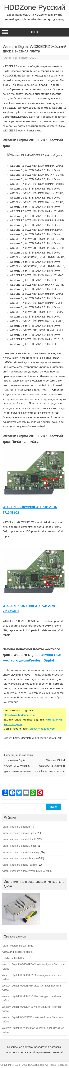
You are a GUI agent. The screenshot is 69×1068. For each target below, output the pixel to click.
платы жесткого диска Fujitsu (19, 833)
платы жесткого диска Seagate (20, 858)
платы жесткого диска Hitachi (19, 839)
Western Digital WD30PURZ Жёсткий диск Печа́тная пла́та (50, 766)
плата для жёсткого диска (17, 951)
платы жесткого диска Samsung (20, 852)
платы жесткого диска (26, 737)
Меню (34, 31)
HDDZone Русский (34, 7)
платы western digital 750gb (17, 945)
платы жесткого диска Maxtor (19, 845)
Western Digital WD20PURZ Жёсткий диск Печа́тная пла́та (17, 766)
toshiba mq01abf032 (13, 958)
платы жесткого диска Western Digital (23, 870)
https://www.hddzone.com (19, 714)
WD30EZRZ (55, 737)
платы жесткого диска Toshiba (19, 864)
